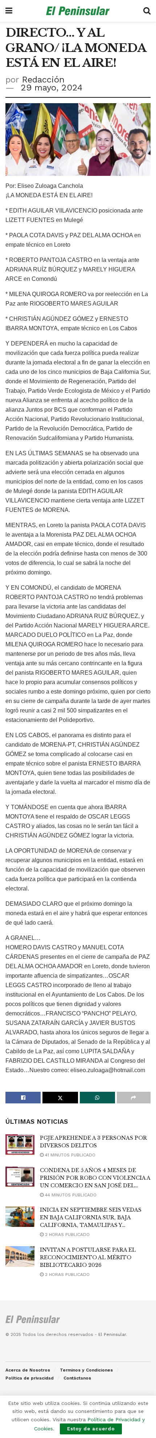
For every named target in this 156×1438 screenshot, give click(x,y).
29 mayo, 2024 (51, 87)
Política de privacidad (29, 1378)
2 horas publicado (67, 1234)
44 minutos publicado (70, 1194)
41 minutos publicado (69, 1155)
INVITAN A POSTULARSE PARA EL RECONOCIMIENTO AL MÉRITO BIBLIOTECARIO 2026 (88, 1257)
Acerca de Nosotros (27, 1370)
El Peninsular (112, 1334)
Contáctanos (77, 1378)
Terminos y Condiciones (86, 1370)
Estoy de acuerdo (91, 1428)
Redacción (43, 79)
